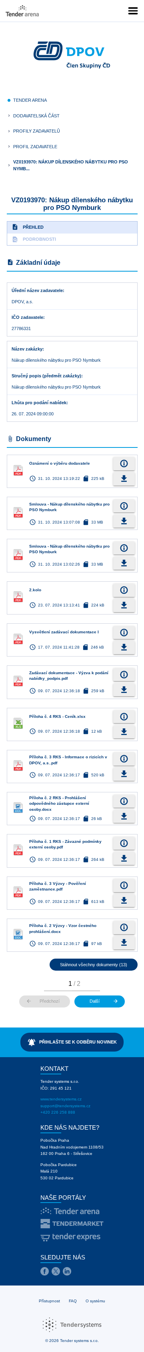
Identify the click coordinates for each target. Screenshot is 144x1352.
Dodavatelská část (36, 115)
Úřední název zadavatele (37, 290)
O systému (95, 1301)
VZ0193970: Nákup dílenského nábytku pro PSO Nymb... (70, 165)
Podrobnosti (34, 239)
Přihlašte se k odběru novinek (72, 1042)
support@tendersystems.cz (65, 1106)
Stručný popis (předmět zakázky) (46, 375)
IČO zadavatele (27, 317)
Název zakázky (27, 349)
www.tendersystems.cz (61, 1099)
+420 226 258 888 (57, 1112)
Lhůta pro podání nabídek (39, 402)
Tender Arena (30, 100)
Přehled (28, 227)
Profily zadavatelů (36, 131)
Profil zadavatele (35, 146)
